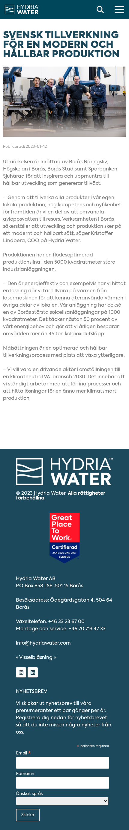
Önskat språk (29, 794)
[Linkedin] (33, 672)
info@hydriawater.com (43, 643)
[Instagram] (21, 672)
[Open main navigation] (119, 9)
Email (23, 753)
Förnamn (25, 774)
